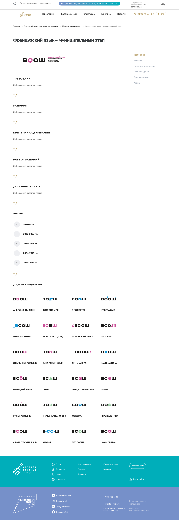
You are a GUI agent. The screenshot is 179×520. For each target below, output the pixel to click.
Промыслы (60, 469)
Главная (16, 26)
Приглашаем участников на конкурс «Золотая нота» (88, 3)
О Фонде (81, 469)
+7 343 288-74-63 (140, 14)
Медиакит (108, 469)
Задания (138, 60)
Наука (58, 474)
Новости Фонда (84, 464)
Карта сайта (138, 479)
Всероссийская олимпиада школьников (41, 26)
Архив (137, 83)
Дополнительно (141, 77)
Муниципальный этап (71, 26)
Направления (47, 14)
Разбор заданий (141, 71)
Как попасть (45, 3)
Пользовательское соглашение (137, 502)
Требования (139, 55)
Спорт (58, 464)
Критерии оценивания (144, 66)
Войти (161, 14)
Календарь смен (69, 14)
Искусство (60, 479)
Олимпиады (89, 14)
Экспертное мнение (28, 3)
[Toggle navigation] (14, 15)
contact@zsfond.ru (112, 504)
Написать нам (138, 466)
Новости (121, 14)
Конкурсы (106, 14)
